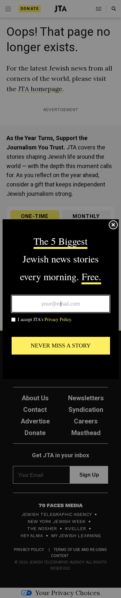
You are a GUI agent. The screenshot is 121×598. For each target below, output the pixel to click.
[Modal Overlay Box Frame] (61, 299)
